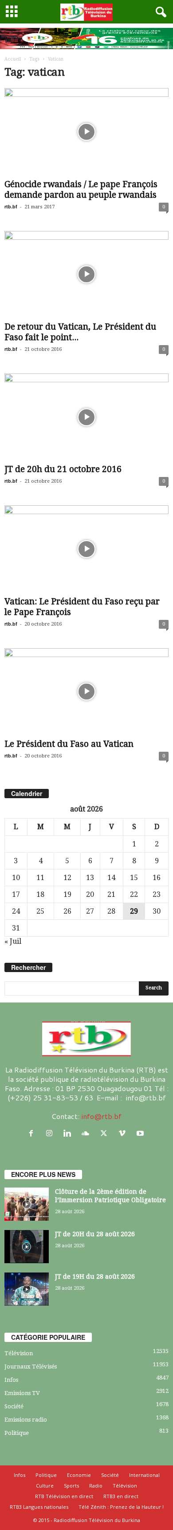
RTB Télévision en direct (64, 1496)
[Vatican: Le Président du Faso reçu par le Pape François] (86, 548)
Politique (16, 1433)
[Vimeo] (124, 1133)
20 (90, 894)
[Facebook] (33, 1133)
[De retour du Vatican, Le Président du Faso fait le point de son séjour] (86, 274)
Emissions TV (22, 1393)
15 (134, 877)
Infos (11, 1379)
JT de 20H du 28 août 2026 (95, 1234)
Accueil (12, 59)
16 (157, 877)
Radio (95, 1485)
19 (67, 894)
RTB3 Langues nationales (39, 1506)
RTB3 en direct (120, 1496)
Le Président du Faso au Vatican (69, 744)
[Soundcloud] (88, 1133)
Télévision (18, 1353)
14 (111, 877)
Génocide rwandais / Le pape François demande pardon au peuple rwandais (80, 189)
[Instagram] (51, 1133)
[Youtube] (141, 1133)
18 (40, 894)
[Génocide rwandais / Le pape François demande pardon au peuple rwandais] (86, 131)
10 (16, 877)
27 (90, 911)
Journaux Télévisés (30, 1366)
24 (16, 911)
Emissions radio (25, 1419)
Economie (79, 1475)
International (144, 1475)
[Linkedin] (69, 1133)
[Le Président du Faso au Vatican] (86, 691)
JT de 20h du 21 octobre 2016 (63, 469)
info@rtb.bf (101, 1116)
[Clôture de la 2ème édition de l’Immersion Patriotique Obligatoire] (26, 1204)
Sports (71, 1485)
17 (16, 894)
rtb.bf (10, 206)
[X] (106, 1133)
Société (14, 1406)
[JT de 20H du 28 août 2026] (26, 1246)
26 (67, 911)
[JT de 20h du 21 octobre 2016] (86, 417)
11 (40, 877)
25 (40, 911)
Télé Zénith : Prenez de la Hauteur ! (121, 1506)
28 (111, 911)
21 (111, 894)
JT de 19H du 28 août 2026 (95, 1276)
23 (157, 894)
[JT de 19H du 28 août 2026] (26, 1289)
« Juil (12, 941)
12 (67, 877)
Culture (45, 1485)
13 (90, 877)
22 (134, 894)
